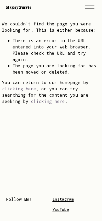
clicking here (19, 88)
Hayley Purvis (18, 7)
